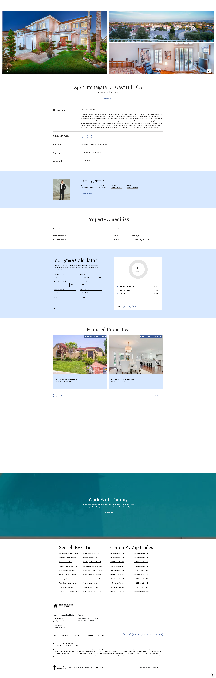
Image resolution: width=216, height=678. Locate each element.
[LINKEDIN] (134, 634)
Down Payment (59, 282)
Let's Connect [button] (108, 513)
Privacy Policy (158, 667)
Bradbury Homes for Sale (67, 579)
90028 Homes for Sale (117, 553)
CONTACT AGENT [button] (88, 193)
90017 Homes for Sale (117, 591)
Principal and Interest (126, 286)
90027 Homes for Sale (141, 557)
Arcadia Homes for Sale (67, 570)
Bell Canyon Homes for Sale (92, 562)
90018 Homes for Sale (141, 587)
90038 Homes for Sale (141, 553)
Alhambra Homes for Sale (67, 557)
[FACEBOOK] (124, 634)
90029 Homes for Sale (141, 566)
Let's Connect (101, 635)
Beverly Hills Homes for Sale (68, 553)
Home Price (57, 274)
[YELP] (147, 634)
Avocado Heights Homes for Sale (94, 574)
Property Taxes (124, 290)
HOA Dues (83, 289)
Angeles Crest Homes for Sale (69, 591)
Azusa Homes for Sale (90, 587)
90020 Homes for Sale (117, 570)
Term (81, 274)
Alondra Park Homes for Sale (68, 566)
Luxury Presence (100, 667)
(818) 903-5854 (116, 188)
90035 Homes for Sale (141, 562)
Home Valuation (88, 635)
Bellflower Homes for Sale (67, 574)
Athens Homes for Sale (90, 557)
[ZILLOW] (161, 634)
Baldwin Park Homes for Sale (92, 579)
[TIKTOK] (143, 634)
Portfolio (76, 635)
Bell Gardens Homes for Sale (92, 566)
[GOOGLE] (138, 634)
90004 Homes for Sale (117, 566)
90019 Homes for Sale (117, 574)
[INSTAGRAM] (129, 634)
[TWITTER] (152, 634)
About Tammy (65, 635)
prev (55, 395)
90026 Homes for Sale (141, 583)
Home (54, 635)
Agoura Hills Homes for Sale (92, 570)
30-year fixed (85, 277)
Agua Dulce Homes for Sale (68, 583)
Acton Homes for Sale (66, 587)
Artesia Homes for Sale (90, 583)
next (60, 395)
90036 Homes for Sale (117, 557)
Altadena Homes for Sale (91, 553)
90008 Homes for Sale (141, 591)
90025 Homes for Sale (141, 574)
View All (158, 395)
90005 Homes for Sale (117, 579)
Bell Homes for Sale (65, 562)
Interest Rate (58, 289)
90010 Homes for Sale (141, 570)
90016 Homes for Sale (117, 583)
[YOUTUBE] (156, 634)
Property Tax (84, 282)
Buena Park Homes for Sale (92, 591)
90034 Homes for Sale (141, 579)
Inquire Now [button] (108, 98)
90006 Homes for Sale (117, 587)
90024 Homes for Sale (117, 562)
